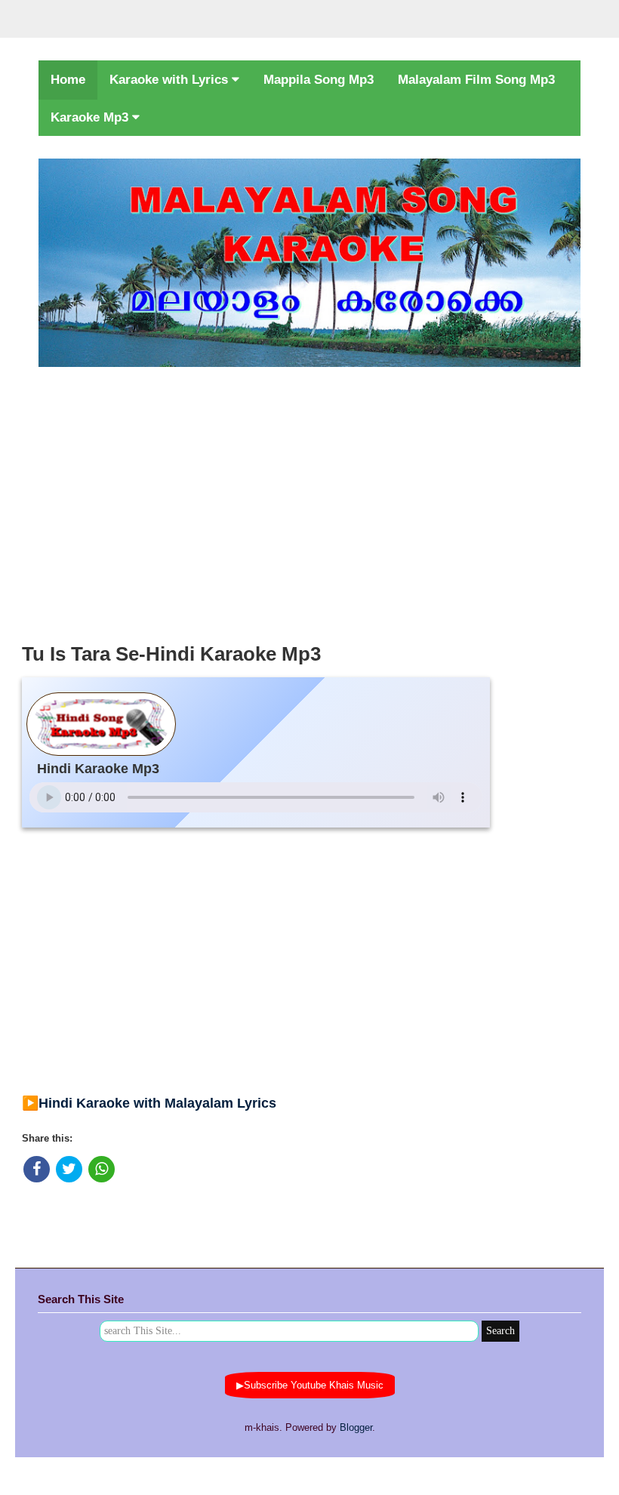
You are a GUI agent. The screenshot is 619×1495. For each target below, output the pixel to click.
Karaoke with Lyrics (170, 79)
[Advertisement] (309, 500)
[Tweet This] (69, 1169)
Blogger (356, 1427)
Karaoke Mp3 (91, 117)
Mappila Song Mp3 (318, 79)
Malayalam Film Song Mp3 (476, 79)
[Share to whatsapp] (101, 1169)
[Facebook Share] (36, 1169)
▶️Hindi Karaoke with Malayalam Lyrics (149, 1103)
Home (68, 79)
